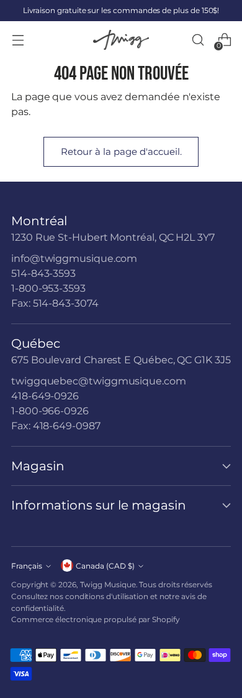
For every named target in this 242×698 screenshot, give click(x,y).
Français (26, 565)
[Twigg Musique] (121, 40)
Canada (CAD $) (105, 565)
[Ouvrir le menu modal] (17, 40)
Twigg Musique (108, 584)
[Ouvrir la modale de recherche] (197, 40)
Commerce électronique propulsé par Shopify (95, 619)
